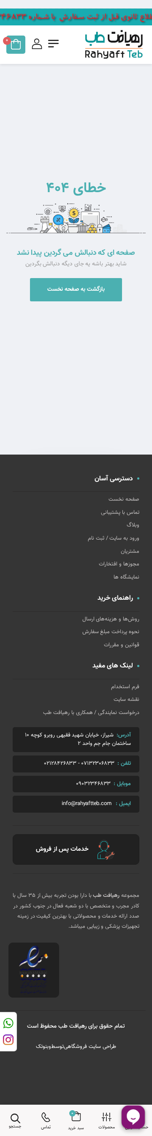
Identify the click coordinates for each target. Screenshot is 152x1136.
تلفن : (124, 763)
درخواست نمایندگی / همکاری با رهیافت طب (91, 713)
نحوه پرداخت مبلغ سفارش (110, 632)
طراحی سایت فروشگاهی (90, 1046)
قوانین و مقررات (121, 645)
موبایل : (122, 784)
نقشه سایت (126, 699)
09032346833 (93, 784)
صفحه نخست (124, 499)
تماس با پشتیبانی (120, 512)
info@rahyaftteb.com (86, 804)
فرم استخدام (125, 687)
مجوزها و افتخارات (119, 564)
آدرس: (124, 735)
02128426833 (60, 764)
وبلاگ (133, 525)
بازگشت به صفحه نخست (76, 289)
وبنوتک (43, 1046)
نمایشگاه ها (126, 577)
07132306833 (97, 764)
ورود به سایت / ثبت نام (113, 538)
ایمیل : (123, 804)
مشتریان (130, 551)
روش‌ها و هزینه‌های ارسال (110, 619)
